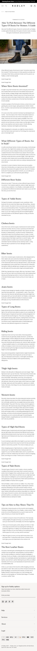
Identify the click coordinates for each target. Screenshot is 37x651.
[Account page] (31, 6)
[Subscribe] (34, 595)
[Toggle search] (6, 6)
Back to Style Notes (10, 11)
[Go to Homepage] (18, 6)
